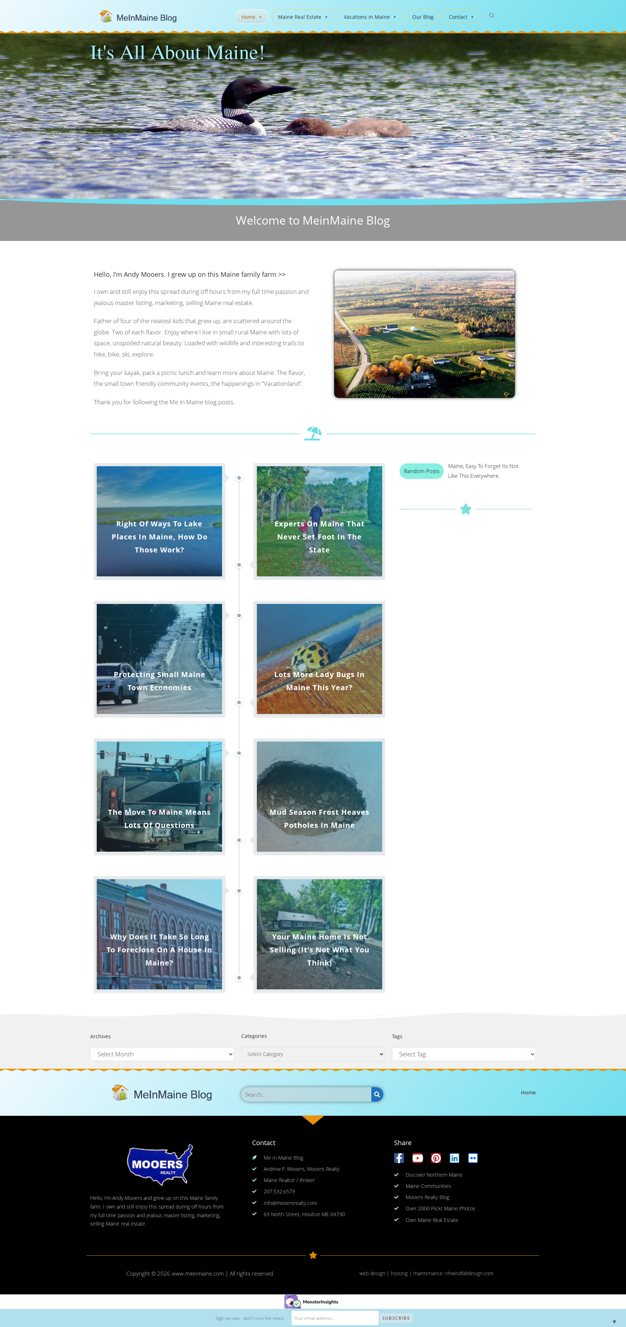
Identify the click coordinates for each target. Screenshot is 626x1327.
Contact (458, 16)
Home (248, 16)
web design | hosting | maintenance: (402, 1273)
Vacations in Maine (367, 16)
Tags (397, 1036)
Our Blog (423, 16)
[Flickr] (473, 1158)
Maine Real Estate (299, 16)
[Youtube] (417, 1158)
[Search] (377, 1094)
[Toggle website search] (492, 15)
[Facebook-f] (399, 1158)
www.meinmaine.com (198, 1273)
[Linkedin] (454, 1158)
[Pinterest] (436, 1158)
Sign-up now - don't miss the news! (250, 1318)
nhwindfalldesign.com (469, 1273)
